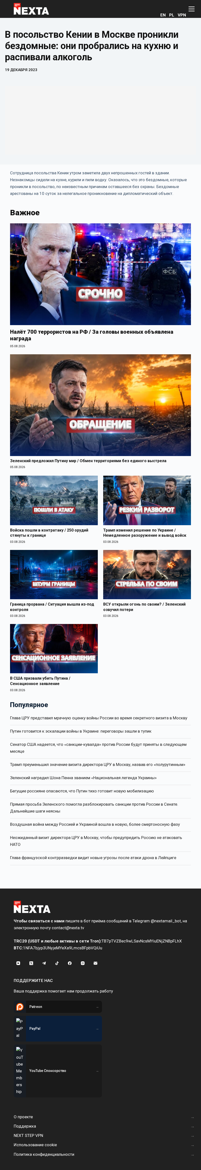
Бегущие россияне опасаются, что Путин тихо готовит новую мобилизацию (82, 790)
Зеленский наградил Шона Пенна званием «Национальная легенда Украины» (83, 777)
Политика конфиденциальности (44, 1154)
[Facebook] (70, 963)
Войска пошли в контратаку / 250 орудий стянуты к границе (49, 533)
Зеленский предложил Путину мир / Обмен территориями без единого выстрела (88, 460)
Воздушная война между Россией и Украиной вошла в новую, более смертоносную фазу (95, 824)
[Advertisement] (100, 120)
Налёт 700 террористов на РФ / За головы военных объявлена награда (91, 335)
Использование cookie (35, 1144)
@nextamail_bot (166, 920)
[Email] (95, 963)
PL (171, 15)
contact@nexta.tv (68, 927)
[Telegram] (44, 963)
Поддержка (25, 1126)
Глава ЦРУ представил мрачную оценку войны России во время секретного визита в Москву (98, 717)
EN (163, 15)
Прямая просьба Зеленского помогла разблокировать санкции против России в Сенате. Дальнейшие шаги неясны (94, 808)
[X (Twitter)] (31, 963)
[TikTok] (57, 963)
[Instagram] (83, 963)
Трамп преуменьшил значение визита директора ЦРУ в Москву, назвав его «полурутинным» (97, 764)
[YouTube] (18, 963)
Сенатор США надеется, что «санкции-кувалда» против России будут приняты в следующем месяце (98, 748)
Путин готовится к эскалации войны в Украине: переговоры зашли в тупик (80, 731)
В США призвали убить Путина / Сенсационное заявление (40, 681)
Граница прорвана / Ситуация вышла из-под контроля (52, 607)
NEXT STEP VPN (28, 1135)
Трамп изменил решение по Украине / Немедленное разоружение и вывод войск (144, 533)
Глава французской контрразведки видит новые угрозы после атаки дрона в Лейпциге (93, 857)
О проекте (23, 1116)
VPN (182, 15)
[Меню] (191, 9)
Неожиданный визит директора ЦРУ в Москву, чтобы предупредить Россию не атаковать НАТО (96, 841)
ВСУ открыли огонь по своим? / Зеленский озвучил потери (144, 607)
